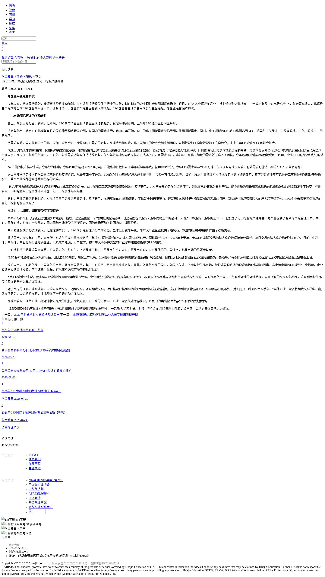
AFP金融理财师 (39, 493)
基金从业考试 (38, 502)
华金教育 (8, 76)
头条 (12, 28)
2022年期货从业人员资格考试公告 (36, 314)
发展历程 (35, 463)
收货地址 (33, 57)
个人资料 (46, 57)
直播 (12, 14)
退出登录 (59, 57)
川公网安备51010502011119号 (68, 563)
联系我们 (35, 459)
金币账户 (20, 57)
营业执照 (35, 468)
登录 (5, 43)
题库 (12, 23)
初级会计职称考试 (41, 507)
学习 (12, 19)
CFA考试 (34, 498)
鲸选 (29, 76)
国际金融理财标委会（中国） (46, 480)
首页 (12, 5)
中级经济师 (36, 489)
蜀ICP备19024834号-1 (105, 563)
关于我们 (34, 455)
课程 (12, 10)
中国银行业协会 (39, 484)
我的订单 (8, 57)
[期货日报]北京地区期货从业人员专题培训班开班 (105, 314)
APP (12, 31)
